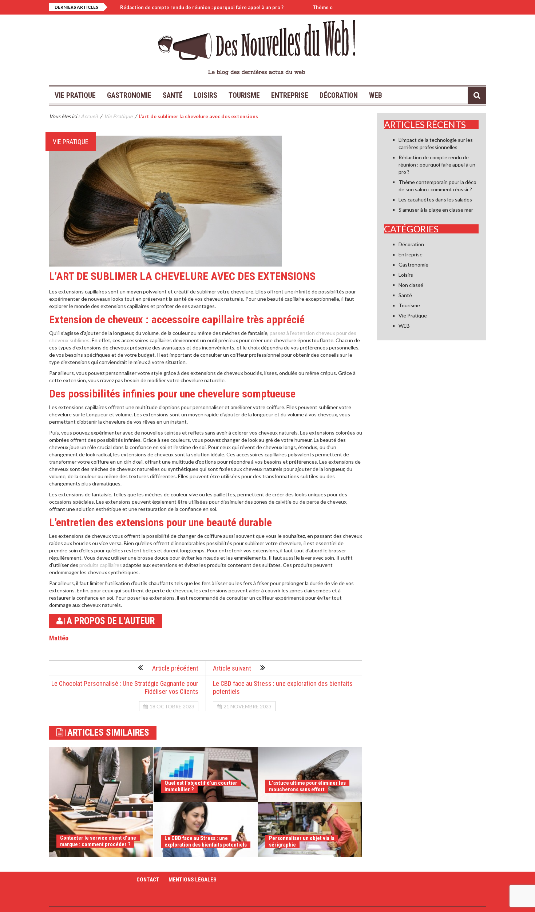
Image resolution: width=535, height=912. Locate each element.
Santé (173, 95)
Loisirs (205, 95)
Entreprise (289, 95)
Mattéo (58, 638)
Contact (147, 879)
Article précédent (175, 668)
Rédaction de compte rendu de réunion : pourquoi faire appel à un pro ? (178, 7)
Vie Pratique (75, 95)
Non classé (411, 285)
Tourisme (244, 95)
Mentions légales (193, 879)
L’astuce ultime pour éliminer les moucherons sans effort (307, 786)
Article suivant (232, 668)
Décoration (339, 95)
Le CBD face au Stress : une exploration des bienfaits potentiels (206, 841)
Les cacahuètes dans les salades (435, 199)
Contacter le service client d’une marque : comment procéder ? (98, 841)
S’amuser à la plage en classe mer (436, 210)
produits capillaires (100, 565)
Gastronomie (129, 95)
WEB (375, 95)
